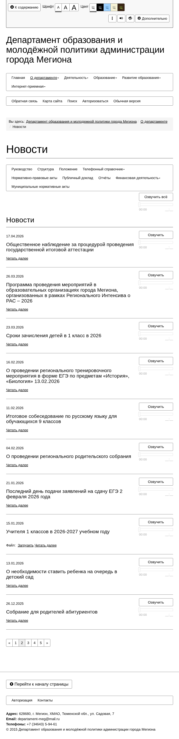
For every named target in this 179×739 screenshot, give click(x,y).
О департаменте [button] (43, 78)
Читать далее (17, 258)
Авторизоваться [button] (95, 101)
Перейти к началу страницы (40, 684)
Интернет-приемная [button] (28, 86)
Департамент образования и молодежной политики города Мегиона (81, 121)
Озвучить (156, 235)
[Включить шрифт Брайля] (112, 18)
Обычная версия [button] (127, 101)
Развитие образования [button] (140, 78)
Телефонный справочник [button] (103, 169)
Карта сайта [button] (52, 101)
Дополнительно (154, 18)
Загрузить (26, 545)
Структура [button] (45, 169)
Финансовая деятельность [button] (137, 178)
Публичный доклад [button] (77, 178)
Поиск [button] (72, 101)
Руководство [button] (22, 169)
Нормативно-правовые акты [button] (34, 178)
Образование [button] (104, 78)
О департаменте (154, 121)
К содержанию (26, 7)
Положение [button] (68, 169)
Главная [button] (18, 78)
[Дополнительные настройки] (130, 18)
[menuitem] (18, 77)
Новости (19, 127)
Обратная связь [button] (24, 101)
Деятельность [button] (75, 78)
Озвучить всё (155, 197)
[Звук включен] (121, 18)
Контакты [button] (45, 700)
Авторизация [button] (22, 700)
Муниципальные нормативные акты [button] (40, 187)
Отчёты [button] (104, 178)
